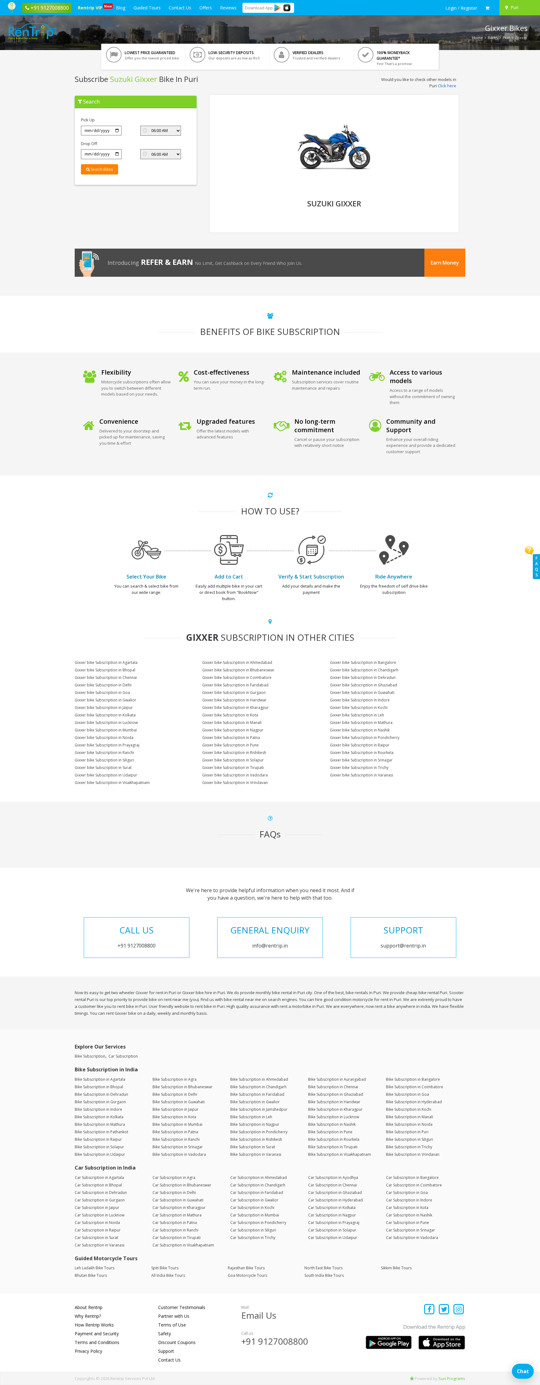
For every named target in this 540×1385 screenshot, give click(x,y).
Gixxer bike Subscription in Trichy (359, 767)
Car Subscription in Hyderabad (335, 1200)
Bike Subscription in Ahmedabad (259, 1079)
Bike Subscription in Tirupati (333, 1147)
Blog (120, 8)
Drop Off (89, 143)
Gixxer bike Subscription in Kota (230, 715)
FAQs (536, 566)
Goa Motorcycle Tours (247, 1275)
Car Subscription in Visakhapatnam (183, 1245)
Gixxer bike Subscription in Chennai (106, 677)
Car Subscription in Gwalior (254, 1200)
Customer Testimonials (181, 1307)
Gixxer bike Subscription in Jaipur (104, 707)
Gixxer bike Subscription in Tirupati (233, 767)
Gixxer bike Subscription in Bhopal (105, 670)
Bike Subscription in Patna (175, 1132)
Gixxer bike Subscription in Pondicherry (364, 737)
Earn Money (445, 262)
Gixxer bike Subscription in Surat (103, 767)
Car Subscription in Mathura (177, 1215)
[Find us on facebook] (429, 1310)
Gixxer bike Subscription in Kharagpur (235, 707)
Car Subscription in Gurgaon (100, 1200)
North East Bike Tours (323, 1268)
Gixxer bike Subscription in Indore (360, 700)
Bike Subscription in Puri (407, 1132)
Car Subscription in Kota (407, 1207)
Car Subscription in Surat (96, 1237)
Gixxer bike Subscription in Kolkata (105, 715)
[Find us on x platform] (444, 1310)
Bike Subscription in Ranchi (176, 1139)
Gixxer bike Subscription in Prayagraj (107, 745)
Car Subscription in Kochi (252, 1207)
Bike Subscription (90, 1056)
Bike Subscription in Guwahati (178, 1101)
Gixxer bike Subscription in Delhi (103, 685)
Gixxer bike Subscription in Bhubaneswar (238, 670)
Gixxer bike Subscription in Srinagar (361, 760)
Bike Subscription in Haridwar (334, 1101)
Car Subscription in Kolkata (332, 1207)
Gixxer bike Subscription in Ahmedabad (237, 662)
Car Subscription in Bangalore (412, 1177)
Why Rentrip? (88, 1316)
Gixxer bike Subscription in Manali (232, 722)
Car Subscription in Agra (173, 1177)
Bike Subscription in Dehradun (101, 1094)
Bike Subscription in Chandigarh (258, 1086)
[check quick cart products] (487, 8)
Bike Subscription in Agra (174, 1079)
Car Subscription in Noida (97, 1222)
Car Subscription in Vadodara (412, 1237)
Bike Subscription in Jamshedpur (259, 1109)
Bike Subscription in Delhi (174, 1094)
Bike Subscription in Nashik (332, 1124)
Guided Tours (147, 8)
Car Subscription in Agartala (99, 1177)
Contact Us (180, 8)
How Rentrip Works (94, 1325)
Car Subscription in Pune (407, 1222)
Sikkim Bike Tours (396, 1268)
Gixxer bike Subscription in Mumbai (106, 730)
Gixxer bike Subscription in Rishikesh (234, 752)
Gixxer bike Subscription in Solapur (233, 760)
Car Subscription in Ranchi (175, 1230)
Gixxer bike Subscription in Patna (231, 737)
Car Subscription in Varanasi (99, 1245)
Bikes (493, 37)
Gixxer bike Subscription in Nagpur (232, 730)
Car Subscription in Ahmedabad (258, 1177)
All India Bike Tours (168, 1275)
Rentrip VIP (91, 7)
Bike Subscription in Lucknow (333, 1117)
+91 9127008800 (274, 1341)
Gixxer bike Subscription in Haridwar (234, 700)
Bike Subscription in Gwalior (255, 1101)
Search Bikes (101, 169)
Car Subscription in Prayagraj (333, 1222)
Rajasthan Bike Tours (246, 1268)
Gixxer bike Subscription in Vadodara (235, 775)
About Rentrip (88, 1307)
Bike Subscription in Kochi (408, 1109)
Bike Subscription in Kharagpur (335, 1109)
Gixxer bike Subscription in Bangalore (363, 662)
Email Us (258, 1315)
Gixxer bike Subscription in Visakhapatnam (112, 782)
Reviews (228, 8)
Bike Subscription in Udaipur (100, 1154)
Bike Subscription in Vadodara (179, 1154)
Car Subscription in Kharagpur (179, 1207)
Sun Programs (451, 1378)
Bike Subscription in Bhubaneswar (182, 1086)
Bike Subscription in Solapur (99, 1147)
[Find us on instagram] (458, 1310)
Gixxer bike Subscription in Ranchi (104, 752)
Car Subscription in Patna (174, 1222)
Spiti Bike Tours (164, 1268)
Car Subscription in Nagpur (332, 1215)
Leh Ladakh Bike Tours (94, 1268)
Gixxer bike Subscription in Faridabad (235, 685)
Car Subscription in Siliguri (253, 1230)
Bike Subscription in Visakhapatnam (339, 1154)
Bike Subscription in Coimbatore (414, 1086)
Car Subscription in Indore (409, 1200)
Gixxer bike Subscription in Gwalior (105, 700)
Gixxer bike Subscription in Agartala (106, 662)
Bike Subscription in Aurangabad (337, 1079)
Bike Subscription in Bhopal (99, 1086)
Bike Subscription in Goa (407, 1094)
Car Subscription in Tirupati (176, 1237)
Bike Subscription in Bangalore (413, 1079)
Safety (164, 1334)
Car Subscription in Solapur (332, 1230)
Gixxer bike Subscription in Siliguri (104, 760)
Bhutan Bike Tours (91, 1275)
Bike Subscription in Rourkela (333, 1139)
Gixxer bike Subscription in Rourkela (361, 752)
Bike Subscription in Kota (174, 1117)
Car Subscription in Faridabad (256, 1192)
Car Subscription (123, 1056)
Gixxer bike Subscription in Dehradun (363, 677)
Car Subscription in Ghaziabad (335, 1192)
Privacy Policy (88, 1351)
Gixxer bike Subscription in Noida (104, 737)
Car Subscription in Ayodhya (333, 1177)
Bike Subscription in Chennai (333, 1086)
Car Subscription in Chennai (332, 1185)
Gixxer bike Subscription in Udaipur (106, 775)
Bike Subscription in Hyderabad (414, 1101)
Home (477, 37)
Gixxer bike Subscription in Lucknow (106, 722)
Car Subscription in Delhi (174, 1192)
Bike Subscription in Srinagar (177, 1147)
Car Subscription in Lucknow (99, 1215)
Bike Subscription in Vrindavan (412, 1154)
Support (166, 1351)
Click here (447, 85)
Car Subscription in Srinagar (410, 1230)
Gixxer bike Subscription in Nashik (360, 730)
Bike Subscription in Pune (330, 1132)
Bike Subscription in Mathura (100, 1124)
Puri (506, 37)
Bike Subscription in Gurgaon (100, 1101)
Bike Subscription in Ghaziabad (335, 1094)
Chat (523, 1371)
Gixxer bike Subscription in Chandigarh (364, 670)
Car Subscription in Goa (407, 1192)
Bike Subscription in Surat (252, 1147)
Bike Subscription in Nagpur (254, 1124)
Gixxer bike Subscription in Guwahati (362, 692)
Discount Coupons (177, 1342)
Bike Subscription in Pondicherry (259, 1132)
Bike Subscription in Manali (409, 1117)
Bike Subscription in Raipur (98, 1139)
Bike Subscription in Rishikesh (256, 1139)
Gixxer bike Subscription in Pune (230, 745)
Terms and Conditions (97, 1342)
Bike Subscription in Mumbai (177, 1124)
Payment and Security (97, 1334)
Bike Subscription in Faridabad (257, 1094)
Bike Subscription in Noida (409, 1124)
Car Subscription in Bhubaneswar (181, 1185)
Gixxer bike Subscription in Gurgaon (234, 692)
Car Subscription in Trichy (252, 1237)
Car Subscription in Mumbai (254, 1215)
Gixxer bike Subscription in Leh (357, 715)
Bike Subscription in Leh (251, 1117)
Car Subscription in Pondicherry (258, 1222)
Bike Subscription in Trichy (409, 1147)
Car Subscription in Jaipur (97, 1207)
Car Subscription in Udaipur (332, 1237)
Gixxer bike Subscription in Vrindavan (235, 782)
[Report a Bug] (412, 1378)
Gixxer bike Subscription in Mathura (361, 722)
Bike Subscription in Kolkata (99, 1117)
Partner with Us (173, 1316)
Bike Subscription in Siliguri (409, 1139)
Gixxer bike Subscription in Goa (102, 692)
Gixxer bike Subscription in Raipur (359, 745)
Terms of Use (172, 1325)
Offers (205, 8)
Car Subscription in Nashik (409, 1215)
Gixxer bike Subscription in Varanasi (361, 775)
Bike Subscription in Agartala (100, 1079)
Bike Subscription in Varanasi (255, 1154)
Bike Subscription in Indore (98, 1109)
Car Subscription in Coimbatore (414, 1185)
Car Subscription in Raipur (98, 1230)
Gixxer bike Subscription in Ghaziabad (363, 685)
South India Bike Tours (324, 1275)
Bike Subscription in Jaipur (175, 1109)
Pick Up (88, 120)
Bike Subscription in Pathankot (101, 1132)
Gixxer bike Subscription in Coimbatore (237, 677)
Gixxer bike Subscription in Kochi (359, 707)
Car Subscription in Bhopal (98, 1185)
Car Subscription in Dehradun (101, 1192)
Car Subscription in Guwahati (177, 1200)
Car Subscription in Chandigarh (257, 1185)
